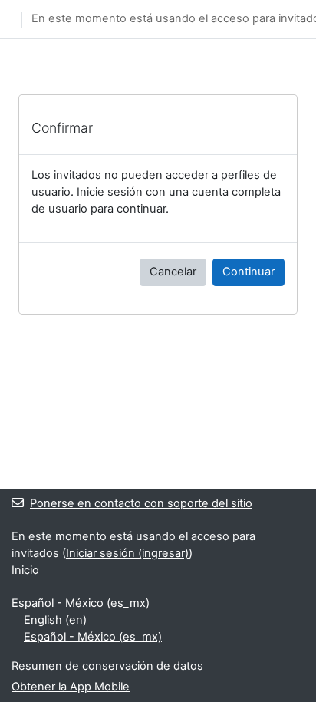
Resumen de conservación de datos (107, 666)
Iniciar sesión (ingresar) (127, 553)
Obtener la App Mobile (71, 687)
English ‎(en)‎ (55, 620)
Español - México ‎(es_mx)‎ (81, 603)
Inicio (25, 570)
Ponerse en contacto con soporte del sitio (141, 503)
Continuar (248, 271)
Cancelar (173, 271)
